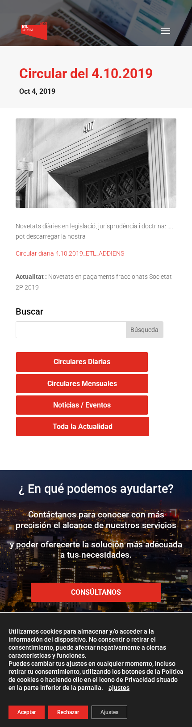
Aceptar (26, 712)
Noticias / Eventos (82, 405)
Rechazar (68, 712)
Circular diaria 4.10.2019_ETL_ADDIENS (70, 253)
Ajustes (109, 712)
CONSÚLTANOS (96, 592)
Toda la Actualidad (83, 426)
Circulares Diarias (82, 361)
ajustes (119, 687)
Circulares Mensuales (82, 383)
